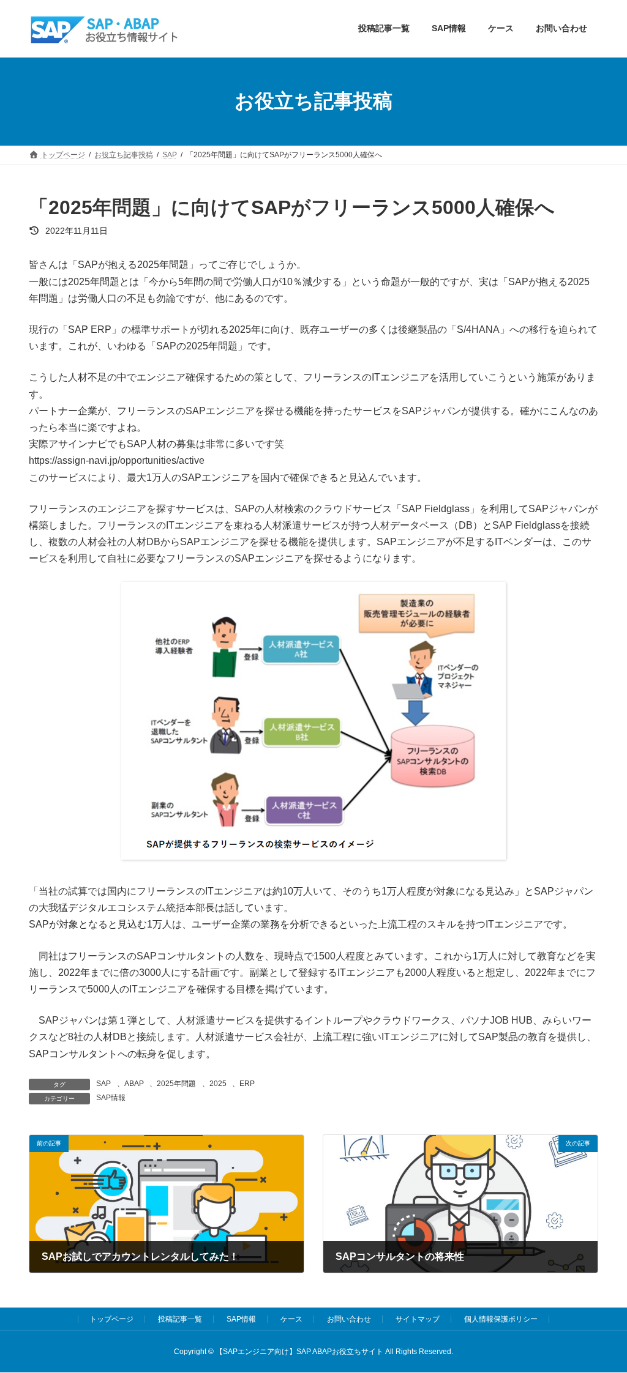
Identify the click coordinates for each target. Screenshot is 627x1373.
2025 (218, 1083)
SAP (103, 1083)
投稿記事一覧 (180, 1319)
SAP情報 (111, 1097)
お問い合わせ (349, 1319)
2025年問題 (176, 1083)
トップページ (111, 1319)
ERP (247, 1083)
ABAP (134, 1083)
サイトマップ (418, 1319)
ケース (291, 1319)
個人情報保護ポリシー (501, 1319)
